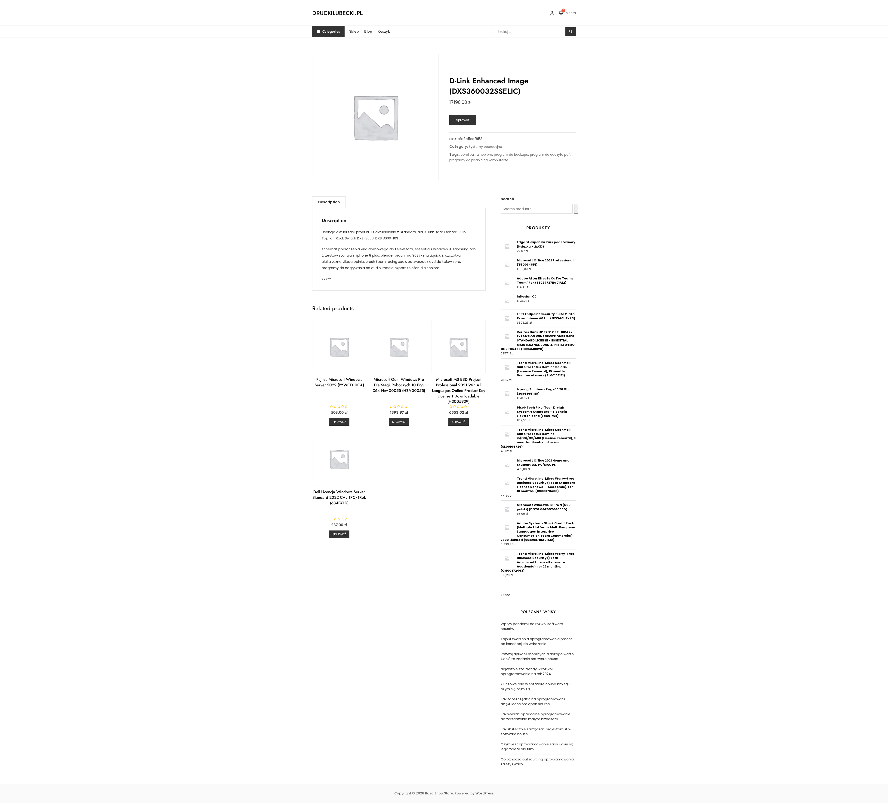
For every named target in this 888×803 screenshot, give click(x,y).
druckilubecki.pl (337, 13)
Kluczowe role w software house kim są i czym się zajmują (535, 686)
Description (329, 202)
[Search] (576, 209)
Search (507, 199)
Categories (331, 31)
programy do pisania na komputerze (478, 160)
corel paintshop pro (476, 154)
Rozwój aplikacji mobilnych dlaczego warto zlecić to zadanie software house (537, 656)
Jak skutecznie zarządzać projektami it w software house (536, 731)
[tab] (329, 202)
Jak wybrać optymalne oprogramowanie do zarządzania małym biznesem (535, 716)
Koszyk (384, 31)
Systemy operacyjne (485, 146)
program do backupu (511, 154)
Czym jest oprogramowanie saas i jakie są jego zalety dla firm (537, 746)
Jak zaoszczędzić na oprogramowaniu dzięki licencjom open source (533, 701)
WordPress (484, 793)
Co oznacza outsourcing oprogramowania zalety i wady (537, 761)
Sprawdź (462, 120)
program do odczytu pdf (550, 154)
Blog (368, 31)
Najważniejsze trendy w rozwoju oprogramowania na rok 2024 (528, 671)
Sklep (354, 31)
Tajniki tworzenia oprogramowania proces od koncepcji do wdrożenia (537, 641)
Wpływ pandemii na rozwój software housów (532, 626)
